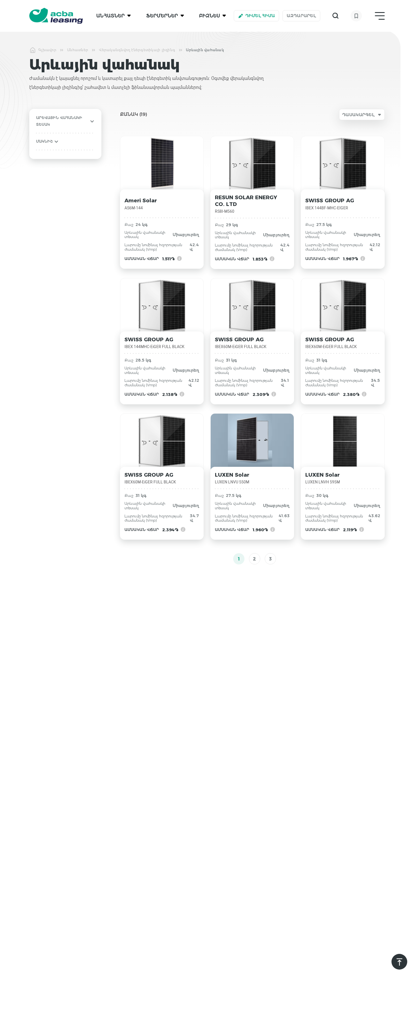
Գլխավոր (47, 50)
